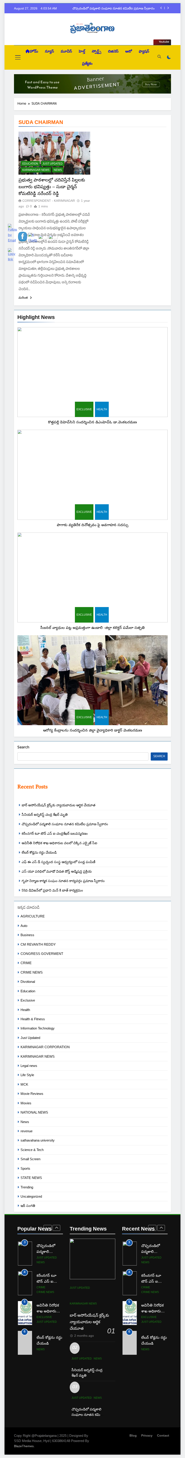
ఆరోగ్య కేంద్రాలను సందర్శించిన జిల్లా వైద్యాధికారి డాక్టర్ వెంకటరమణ (92, 730)
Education (30, 163)
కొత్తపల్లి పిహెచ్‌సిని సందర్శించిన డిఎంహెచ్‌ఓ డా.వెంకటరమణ (92, 422)
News (58, 170)
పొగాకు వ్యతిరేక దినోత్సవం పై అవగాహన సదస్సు (92, 525)
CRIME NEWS (150, 1292)
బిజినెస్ (113, 51)
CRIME (145, 1287)
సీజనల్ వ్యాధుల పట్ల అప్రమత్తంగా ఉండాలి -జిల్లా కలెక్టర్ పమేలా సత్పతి (92, 628)
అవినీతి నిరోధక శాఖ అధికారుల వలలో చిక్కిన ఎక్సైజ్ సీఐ (59, 843)
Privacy (147, 1435)
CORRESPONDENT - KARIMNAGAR (48, 200)
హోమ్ (34, 51)
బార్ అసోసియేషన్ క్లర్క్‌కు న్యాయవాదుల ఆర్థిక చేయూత (58, 805)
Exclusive (84, 409)
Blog (133, 1435)
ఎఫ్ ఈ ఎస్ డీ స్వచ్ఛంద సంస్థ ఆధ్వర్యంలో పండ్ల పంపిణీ (58, 862)
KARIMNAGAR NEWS (35, 170)
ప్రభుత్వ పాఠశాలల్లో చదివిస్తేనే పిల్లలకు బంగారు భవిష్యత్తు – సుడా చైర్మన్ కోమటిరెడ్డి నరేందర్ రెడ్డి (51, 186)
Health (102, 409)
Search (23, 748)
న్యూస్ (49, 51)
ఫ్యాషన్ (144, 51)
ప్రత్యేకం (87, 63)
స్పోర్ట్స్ (96, 51)
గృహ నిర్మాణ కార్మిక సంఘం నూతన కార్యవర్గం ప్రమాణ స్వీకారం (63, 881)
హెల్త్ (82, 51)
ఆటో (128, 51)
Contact (163, 1435)
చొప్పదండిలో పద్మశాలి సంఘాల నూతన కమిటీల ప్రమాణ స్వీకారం (113, 8)
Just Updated (52, 163)
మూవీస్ (66, 51)
